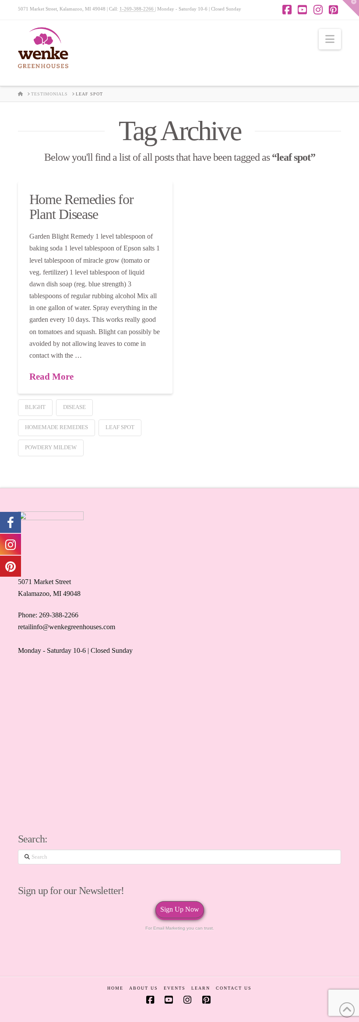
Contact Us (234, 988)
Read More (51, 376)
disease (74, 407)
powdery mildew (51, 447)
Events (175, 988)
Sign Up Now (179, 909)
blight (35, 407)
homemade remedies (56, 427)
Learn (200, 988)
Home (115, 988)
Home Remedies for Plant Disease (81, 206)
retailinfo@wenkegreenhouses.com (66, 627)
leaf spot (120, 427)
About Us (143, 988)
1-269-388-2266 (137, 8)
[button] (330, 39)
